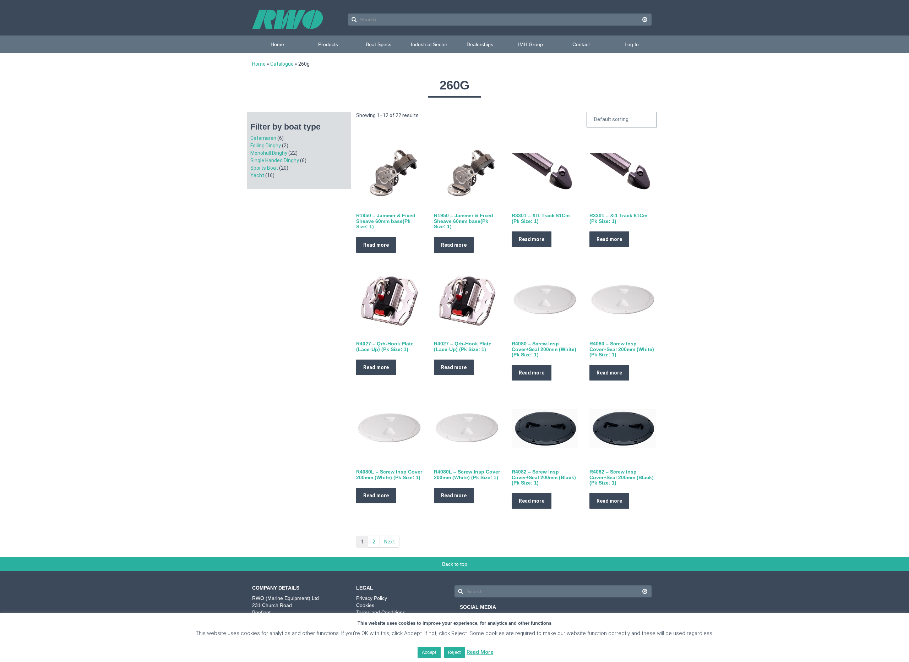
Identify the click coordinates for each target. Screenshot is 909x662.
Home (277, 44)
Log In (632, 44)
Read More (480, 652)
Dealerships (480, 44)
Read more (376, 245)
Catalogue (282, 64)
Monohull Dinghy (268, 153)
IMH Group (530, 44)
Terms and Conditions (380, 612)
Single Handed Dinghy (274, 160)
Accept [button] (429, 652)
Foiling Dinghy (265, 145)
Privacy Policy (371, 598)
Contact (581, 44)
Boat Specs (378, 44)
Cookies (365, 605)
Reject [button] (454, 652)
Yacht (257, 175)
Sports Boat (264, 168)
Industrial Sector (429, 44)
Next (389, 542)
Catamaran (263, 138)
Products (328, 44)
